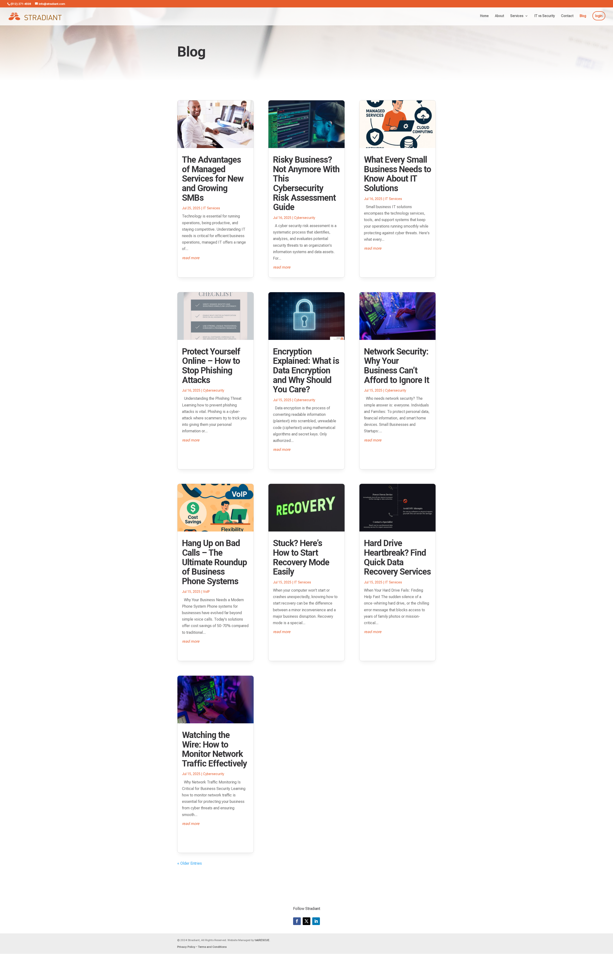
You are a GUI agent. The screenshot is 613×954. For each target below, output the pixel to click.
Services (516, 16)
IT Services (211, 208)
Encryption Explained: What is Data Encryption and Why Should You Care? (306, 370)
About (499, 16)
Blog (583, 16)
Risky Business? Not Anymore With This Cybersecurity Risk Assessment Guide (306, 183)
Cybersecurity (213, 390)
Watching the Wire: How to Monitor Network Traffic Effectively (214, 749)
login (598, 16)
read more (190, 258)
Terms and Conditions (212, 946)
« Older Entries (189, 863)
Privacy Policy (186, 946)
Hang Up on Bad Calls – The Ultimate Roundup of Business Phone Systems (214, 562)
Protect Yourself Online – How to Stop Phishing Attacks (211, 366)
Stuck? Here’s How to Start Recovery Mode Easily (301, 557)
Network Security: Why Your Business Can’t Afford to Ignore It (396, 366)
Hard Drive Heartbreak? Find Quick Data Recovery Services (397, 557)
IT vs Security (544, 16)
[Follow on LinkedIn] (316, 921)
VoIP (206, 592)
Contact (567, 16)
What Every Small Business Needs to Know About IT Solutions (397, 174)
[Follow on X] (306, 921)
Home (484, 16)
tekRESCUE (262, 940)
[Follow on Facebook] (297, 921)
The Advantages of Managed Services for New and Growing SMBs (213, 179)
